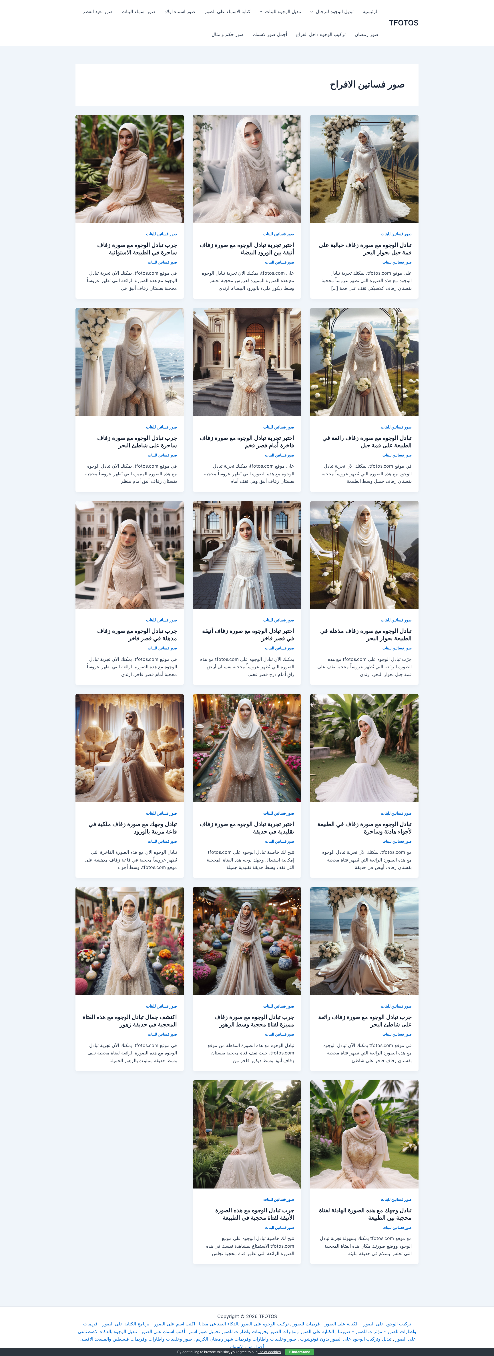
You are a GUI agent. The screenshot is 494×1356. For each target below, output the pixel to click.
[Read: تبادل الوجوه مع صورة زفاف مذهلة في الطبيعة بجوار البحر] (364, 554)
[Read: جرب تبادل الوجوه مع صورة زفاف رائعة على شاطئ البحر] (364, 941)
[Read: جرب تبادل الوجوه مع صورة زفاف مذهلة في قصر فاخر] (129, 554)
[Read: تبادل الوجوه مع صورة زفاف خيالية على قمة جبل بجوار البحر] (364, 168)
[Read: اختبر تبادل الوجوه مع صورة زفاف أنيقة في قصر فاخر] (247, 554)
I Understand (299, 1352)
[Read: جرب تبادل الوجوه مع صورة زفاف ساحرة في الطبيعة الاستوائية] (129, 168)
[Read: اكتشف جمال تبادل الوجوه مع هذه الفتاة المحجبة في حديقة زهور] (129, 941)
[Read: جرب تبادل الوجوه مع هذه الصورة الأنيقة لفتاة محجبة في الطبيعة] (247, 1134)
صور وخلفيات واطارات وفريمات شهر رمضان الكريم (246, 1339)
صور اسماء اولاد (180, 11)
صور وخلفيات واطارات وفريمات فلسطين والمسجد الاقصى (135, 1339)
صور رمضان (367, 34)
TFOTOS (404, 22)
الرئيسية (371, 11)
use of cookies (269, 1352)
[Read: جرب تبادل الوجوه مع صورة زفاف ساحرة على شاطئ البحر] (129, 361)
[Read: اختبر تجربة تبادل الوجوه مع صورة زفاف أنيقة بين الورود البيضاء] (247, 168)
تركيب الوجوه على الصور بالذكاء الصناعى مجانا (244, 1324)
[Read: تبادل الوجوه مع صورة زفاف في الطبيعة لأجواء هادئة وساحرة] (364, 748)
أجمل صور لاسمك (270, 34)
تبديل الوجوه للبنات (283, 11)
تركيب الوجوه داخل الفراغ (321, 34)
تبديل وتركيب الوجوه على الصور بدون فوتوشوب (345, 1339)
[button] (313, 11)
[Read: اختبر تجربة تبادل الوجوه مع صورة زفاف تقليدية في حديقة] (247, 748)
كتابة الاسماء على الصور (227, 11)
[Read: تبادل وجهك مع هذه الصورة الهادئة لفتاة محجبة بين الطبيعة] (364, 1134)
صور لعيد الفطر (98, 11)
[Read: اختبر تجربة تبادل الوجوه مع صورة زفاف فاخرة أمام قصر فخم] (247, 361)
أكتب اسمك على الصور (163, 1331)
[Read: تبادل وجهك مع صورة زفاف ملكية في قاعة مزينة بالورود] (129, 748)
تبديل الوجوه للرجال (335, 11)
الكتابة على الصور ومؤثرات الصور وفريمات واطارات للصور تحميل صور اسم (261, 1331)
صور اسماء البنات (139, 11)
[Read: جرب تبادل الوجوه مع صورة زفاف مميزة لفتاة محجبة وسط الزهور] (247, 941)
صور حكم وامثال (228, 34)
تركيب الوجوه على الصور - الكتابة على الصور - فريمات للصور (352, 1324)
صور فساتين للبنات (396, 233)
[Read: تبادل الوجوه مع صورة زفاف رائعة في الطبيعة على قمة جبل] (364, 361)
